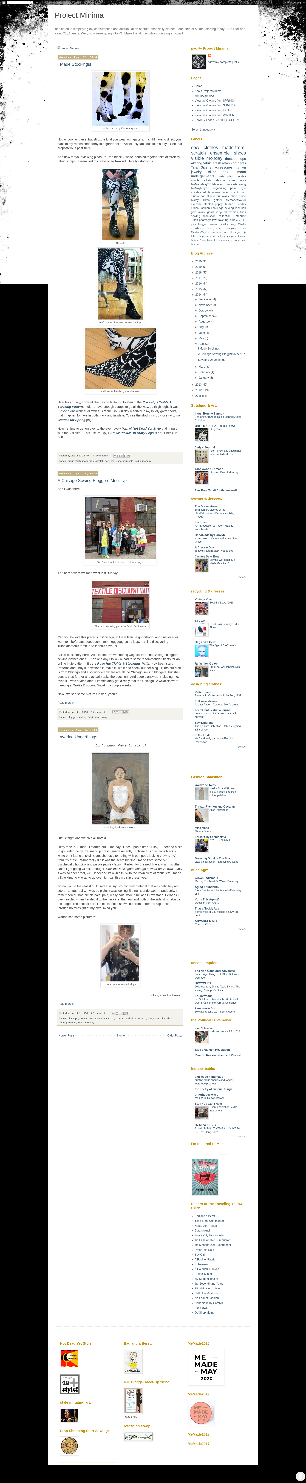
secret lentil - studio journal (213, 710)
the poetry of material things (213, 1089)
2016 (198, 283)
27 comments (98, 1013)
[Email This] (115, 456)
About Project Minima (208, 91)
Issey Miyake (238, 224)
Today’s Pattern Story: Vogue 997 (214, 550)
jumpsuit (232, 236)
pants (241, 163)
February (205, 372)
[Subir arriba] (300, 1477)
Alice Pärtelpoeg (218, 809)
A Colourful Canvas (207, 1269)
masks (224, 224)
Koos (225, 232)
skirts (212, 172)
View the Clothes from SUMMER (215, 105)
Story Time (215, 429)
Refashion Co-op (206, 663)
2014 (198, 294)
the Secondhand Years (209, 1283)
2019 (198, 266)
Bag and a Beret (205, 642)
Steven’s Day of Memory (223, 472)
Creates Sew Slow (207, 556)
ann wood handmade (209, 1076)
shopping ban (236, 228)
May (202, 338)
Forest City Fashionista (210, 836)
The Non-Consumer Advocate (215, 970)
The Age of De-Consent (223, 645)
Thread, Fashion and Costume (215, 806)
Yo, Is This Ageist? (207, 899)
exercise (196, 204)
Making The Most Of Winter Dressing (216, 881)
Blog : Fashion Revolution (212, 1049)
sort (235, 192)
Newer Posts (66, 1035)
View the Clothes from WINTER (214, 115)
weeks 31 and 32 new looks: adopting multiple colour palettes (222, 792)
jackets (119, 1018)
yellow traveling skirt (221, 219)
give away (198, 212)
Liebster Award (198, 240)
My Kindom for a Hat (207, 1278)
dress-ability (227, 240)
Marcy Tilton (200, 200)
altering (196, 163)
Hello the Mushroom (207, 1293)
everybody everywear (205, 228)
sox (113, 460)
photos (203, 219)
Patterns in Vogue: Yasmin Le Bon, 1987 (218, 695)
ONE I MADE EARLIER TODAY (215, 425)
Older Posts (174, 1035)
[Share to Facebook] (125, 456)
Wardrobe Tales (205, 785)
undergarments (124, 460)
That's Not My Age (207, 908)
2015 (198, 289)
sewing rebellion (235, 208)
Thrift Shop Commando (209, 1220)
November (205, 305)
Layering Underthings (77, 736)
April (202, 343)
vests (242, 180)
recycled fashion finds (231, 212)
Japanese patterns (220, 192)
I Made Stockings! (74, 64)
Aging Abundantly (207, 887)
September (206, 316)
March (203, 366)
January (204, 377)
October (204, 310)
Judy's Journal (205, 447)
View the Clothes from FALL (212, 110)
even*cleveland (205, 1028)
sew (107, 460)
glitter (237, 240)
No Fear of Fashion (207, 1298)
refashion (229, 163)
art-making (239, 184)
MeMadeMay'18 (201, 184)
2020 (198, 261)
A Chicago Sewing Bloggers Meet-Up (92, 480)
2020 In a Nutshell (219, 840)
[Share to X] (122, 456)
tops (242, 159)
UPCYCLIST (203, 983)
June (202, 332)
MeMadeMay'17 (200, 232)
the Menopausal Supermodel (213, 1244)
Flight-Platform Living (208, 1288)
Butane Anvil (203, 1230)
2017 (198, 278)
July (202, 327)
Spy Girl (200, 620)
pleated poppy (213, 204)
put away (223, 196)
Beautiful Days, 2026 (221, 602)
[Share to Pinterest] (128, 456)
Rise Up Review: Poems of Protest (218, 1055)
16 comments (98, 712)
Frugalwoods (203, 995)
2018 (198, 272)
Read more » (66, 702)
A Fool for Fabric (205, 1259)
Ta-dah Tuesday (235, 204)
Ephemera (201, 1264)
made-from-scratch (93, 460)
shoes (170, 1018)
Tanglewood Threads (209, 468)
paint (233, 188)
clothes (83, 1018)
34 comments (100, 455)
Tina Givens (201, 167)
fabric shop (94, 717)
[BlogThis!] (118, 456)
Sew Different (204, 722)
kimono (240, 172)
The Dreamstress (206, 506)
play (230, 176)
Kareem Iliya (128, 128)
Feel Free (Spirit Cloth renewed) (216, 490)
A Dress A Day (204, 547)
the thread (201, 522)
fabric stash (74, 460)
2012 (198, 390)
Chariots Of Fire (204, 924)
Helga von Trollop (206, 1225)
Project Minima (79, 15)
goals (210, 212)
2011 (198, 395)
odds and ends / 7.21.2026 (224, 1031)
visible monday (143, 460)
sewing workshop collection (211, 216)
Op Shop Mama (204, 1312)
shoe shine (159, 1018)
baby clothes (213, 240)
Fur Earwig (201, 1307)
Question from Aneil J (207, 902)
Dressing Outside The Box (212, 858)
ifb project (236, 232)
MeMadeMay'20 (236, 200)
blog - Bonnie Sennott (209, 413)
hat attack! (208, 196)
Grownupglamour (206, 877)
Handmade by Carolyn (210, 535)
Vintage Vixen (204, 599)
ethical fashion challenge (207, 208)
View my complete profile (224, 62)
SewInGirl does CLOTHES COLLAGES (219, 119)
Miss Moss (202, 827)
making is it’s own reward (209, 1097)
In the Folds (203, 735)
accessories (223, 167)
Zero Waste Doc (205, 1008)
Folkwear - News (206, 701)
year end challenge (215, 236)
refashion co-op (225, 180)
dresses (231, 159)
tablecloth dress (222, 184)
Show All (242, 577)
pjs (244, 232)
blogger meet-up (77, 717)
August (203, 321)
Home (121, 1035)
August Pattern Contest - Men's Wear (216, 704)
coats (221, 176)
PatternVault (203, 692)
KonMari (241, 236)
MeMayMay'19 (200, 188)
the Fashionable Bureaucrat (212, 1240)
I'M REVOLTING (205, 1125)
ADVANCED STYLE (208, 920)
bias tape (73, 1018)
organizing (219, 188)
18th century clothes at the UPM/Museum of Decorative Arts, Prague (214, 513)
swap (104, 717)
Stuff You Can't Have (209, 1103)
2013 (198, 384)
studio (195, 196)
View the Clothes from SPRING (214, 100)
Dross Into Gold (204, 1249)
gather (218, 200)
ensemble (94, 1018)
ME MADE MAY (205, 95)
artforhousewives (206, 1094)
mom (243, 192)
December (205, 299)
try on (241, 167)
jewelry (196, 172)
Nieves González (205, 831)
